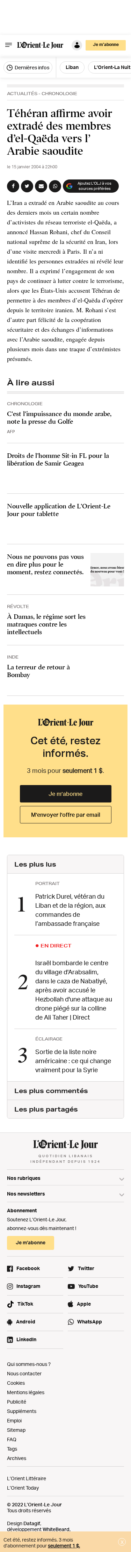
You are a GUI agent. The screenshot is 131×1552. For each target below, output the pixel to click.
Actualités (22, 94)
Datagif (31, 1523)
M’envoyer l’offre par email (65, 814)
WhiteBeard (56, 1529)
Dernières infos (31, 67)
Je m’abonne (65, 793)
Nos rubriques (24, 1178)
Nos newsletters (26, 1194)
